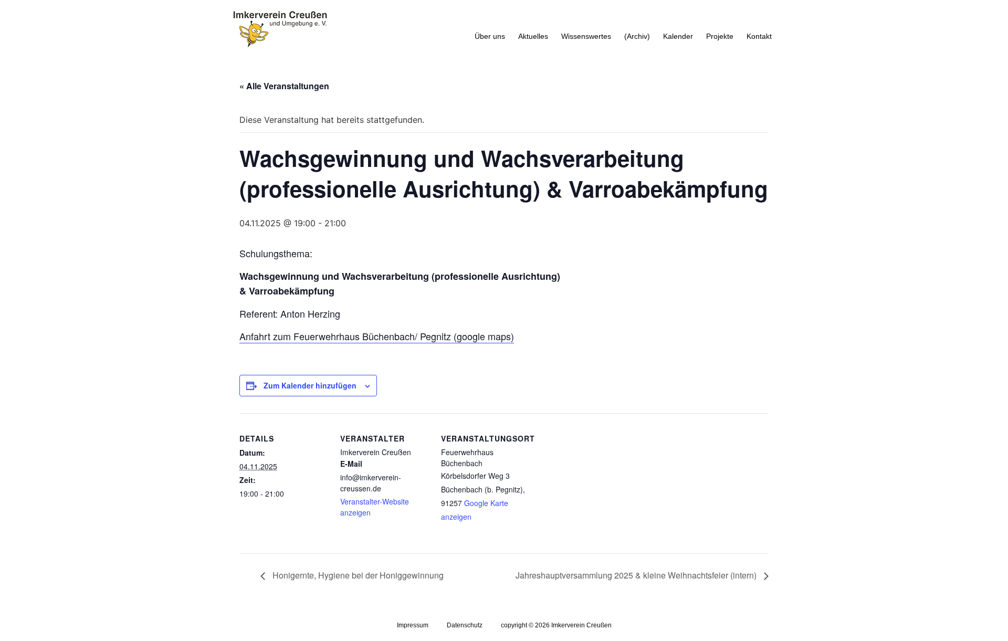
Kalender (678, 36)
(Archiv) (637, 36)
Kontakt (759, 36)
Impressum (412, 625)
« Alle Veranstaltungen (284, 86)
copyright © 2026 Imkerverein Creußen (556, 625)
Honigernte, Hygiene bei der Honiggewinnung (357, 575)
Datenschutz (464, 625)
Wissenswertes (586, 36)
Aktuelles (533, 36)
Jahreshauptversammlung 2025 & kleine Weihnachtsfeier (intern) (637, 575)
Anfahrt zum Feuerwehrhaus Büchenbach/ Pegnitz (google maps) (376, 336)
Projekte (719, 36)
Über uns (490, 36)
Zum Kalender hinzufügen (310, 385)
